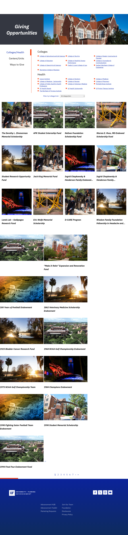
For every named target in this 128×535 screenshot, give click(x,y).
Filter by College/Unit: (51, 96)
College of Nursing (73, 81)
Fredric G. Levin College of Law (77, 65)
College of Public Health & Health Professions (50, 85)
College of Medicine (102, 79)
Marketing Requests (48, 511)
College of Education (46, 61)
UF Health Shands (45, 88)
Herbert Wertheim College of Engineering (105, 66)
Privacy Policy (67, 514)
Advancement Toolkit (49, 508)
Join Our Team (67, 504)
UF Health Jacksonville (75, 88)
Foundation (66, 508)
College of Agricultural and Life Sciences (52, 56)
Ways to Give (17, 64)
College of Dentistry (74, 79)
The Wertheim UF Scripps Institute (50, 91)
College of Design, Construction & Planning (106, 57)
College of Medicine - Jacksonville (50, 81)
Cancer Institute (45, 79)
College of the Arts (74, 56)
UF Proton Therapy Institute (105, 88)
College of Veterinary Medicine (77, 84)
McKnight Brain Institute (103, 84)
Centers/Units (16, 58)
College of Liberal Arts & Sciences (50, 65)
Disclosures (66, 511)
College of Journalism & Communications (103, 62)
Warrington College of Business (49, 70)
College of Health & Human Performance (76, 62)
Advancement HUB (48, 504)
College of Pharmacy (102, 81)
